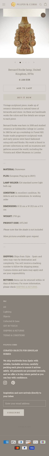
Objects (6, 316)
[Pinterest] (13, 383)
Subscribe (13, 412)
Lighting (7, 311)
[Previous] (15, 62)
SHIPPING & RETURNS (26, 286)
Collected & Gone (11, 321)
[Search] (40, 4)
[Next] (33, 62)
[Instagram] (5, 383)
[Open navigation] (3, 4)
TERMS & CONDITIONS (14, 335)
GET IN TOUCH (10, 325)
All (4, 307)
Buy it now (24, 97)
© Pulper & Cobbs (24, 427)
